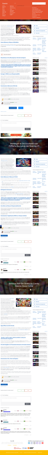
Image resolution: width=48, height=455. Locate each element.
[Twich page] (37, 443)
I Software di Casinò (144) (34, 45)
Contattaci (15, 445)
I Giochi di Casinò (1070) (35, 38)
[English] (18, 269)
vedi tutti (46, 57)
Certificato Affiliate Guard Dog (37, 12)
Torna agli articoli (3, 111)
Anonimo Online (12, 12)
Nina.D (11, 102)
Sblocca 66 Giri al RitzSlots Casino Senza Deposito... (42, 82)
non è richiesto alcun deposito (23, 329)
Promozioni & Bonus (12, 107)
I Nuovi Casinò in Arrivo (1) (39, 53)
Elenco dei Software (4, 15)
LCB (8, 99)
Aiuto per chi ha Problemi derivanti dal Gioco (30, 452)
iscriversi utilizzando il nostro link (9, 45)
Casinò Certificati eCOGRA (36, 10)
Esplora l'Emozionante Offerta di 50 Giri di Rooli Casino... (42, 68)
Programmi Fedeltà (12, 14)
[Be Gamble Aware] (24, 448)
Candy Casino (11, 298)
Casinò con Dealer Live (4, 12)
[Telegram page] (29, 443)
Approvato (34, 13)
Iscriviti (21, 107)
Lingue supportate (35, 8)
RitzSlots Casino (10, 26)
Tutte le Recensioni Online (5, 6)
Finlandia (22, 37)
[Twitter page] (34, 443)
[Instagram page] (40, 443)
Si (21, 115)
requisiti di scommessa (17, 62)
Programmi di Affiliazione (36, 17)
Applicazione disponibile (12, 11)
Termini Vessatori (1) (34, 53)
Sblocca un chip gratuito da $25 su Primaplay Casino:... (43, 64)
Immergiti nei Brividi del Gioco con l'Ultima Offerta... (43, 60)
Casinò (4, 3)
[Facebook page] (32, 443)
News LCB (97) (40, 44)
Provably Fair (34, 16)
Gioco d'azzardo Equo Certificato (37, 11)
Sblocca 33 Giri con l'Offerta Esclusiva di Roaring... (43, 216)
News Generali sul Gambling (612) (39, 39)
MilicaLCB (4, 268)
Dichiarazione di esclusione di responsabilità (12, 452)
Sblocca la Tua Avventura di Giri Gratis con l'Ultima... (43, 212)
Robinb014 (4, 409)
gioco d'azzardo (6, 367)
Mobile (13, 9)
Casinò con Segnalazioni (13, 6)
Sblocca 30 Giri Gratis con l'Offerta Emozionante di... (42, 360)
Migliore (5, 10)
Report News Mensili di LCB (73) (44, 45)
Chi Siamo (9, 445)
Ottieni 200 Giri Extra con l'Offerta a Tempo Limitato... (43, 220)
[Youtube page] (42, 443)
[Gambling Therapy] (30, 448)
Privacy (21, 452)
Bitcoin (3, 13)
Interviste (37, 33)
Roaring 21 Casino (4, 160)
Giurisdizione (34, 7)
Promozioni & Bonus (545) (44, 38)
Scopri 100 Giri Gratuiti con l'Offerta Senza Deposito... (42, 352)
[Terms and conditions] (17, 448)
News (37, 25)
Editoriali (37, 28)
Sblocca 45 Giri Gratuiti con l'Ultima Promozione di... (43, 90)
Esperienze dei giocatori (40, 30)
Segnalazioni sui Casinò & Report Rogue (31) (35, 49)
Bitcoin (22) (43, 48)
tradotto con (27, 269)
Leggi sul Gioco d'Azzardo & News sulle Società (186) (44, 42)
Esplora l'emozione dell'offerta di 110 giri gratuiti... (42, 364)
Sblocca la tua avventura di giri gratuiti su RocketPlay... (43, 72)
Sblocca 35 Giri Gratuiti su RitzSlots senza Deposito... (42, 86)
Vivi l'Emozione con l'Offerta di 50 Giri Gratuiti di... (43, 78)
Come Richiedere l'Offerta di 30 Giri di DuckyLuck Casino (43, 224)
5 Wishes (12, 186)
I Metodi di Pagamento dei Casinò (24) (39, 49)
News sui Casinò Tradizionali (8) (44, 50)
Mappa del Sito (40, 452)
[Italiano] (25, 269)
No (28, 115)
